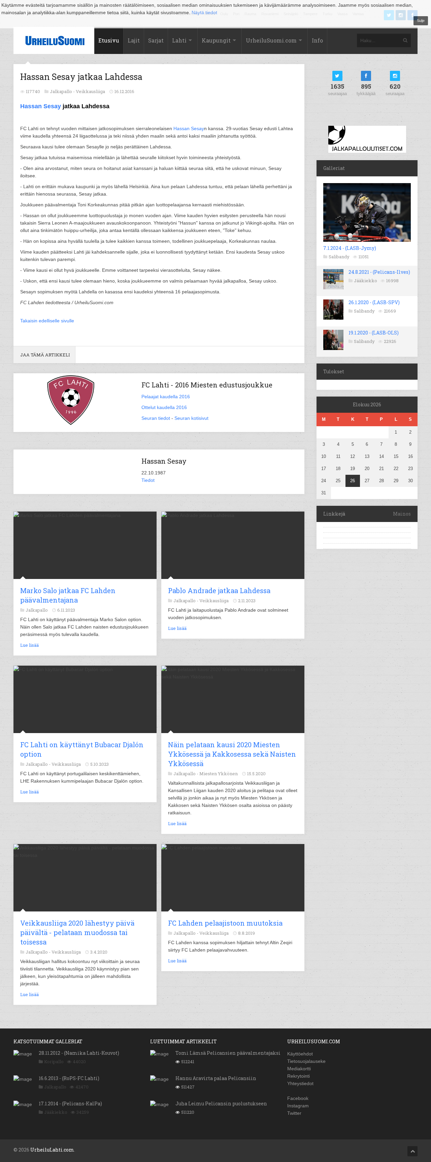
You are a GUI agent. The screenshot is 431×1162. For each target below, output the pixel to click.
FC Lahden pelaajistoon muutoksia (225, 923)
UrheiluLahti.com (52, 1149)
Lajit (134, 40)
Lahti (179, 40)
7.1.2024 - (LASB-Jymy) (349, 248)
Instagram (298, 1105)
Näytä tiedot (204, 12)
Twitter (294, 1113)
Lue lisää (29, 645)
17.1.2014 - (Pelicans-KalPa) (70, 1103)
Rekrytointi (298, 1076)
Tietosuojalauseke (306, 1061)
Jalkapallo (55, 1087)
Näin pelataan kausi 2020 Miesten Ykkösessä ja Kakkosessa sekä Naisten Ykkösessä (232, 754)
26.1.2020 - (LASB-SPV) (374, 302)
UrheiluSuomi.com (271, 40)
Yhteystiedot (300, 1083)
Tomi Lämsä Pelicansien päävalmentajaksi (227, 1053)
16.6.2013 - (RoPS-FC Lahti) (69, 1078)
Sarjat (156, 40)
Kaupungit (216, 40)
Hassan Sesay (40, 106)
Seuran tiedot (155, 418)
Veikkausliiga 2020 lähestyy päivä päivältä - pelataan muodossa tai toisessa (77, 932)
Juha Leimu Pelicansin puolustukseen (221, 1103)
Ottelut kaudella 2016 (164, 407)
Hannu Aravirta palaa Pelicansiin (215, 1078)
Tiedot (148, 480)
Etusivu (108, 40)
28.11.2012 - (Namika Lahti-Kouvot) (79, 1053)
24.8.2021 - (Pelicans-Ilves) (379, 272)
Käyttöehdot (300, 1053)
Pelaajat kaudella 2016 (165, 396)
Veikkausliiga (90, 91)
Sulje (421, 21)
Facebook (297, 1098)
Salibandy (339, 257)
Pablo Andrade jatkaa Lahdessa (219, 590)
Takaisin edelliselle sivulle (47, 320)
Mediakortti (299, 1068)
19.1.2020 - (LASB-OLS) (374, 332)
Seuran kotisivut (191, 418)
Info (317, 40)
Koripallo (54, 1061)
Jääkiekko (365, 281)
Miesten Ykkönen (218, 774)
